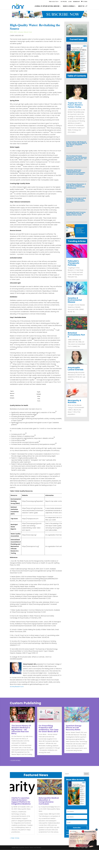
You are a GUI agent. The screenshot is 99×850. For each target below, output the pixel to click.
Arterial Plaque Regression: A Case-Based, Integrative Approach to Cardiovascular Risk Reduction (76, 186)
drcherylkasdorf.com (17, 686)
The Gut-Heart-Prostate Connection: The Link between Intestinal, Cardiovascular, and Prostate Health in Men (76, 158)
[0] (76, 35)
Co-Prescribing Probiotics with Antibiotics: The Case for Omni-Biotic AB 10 (48, 728)
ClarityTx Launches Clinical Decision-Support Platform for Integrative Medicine (21, 801)
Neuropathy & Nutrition (74, 401)
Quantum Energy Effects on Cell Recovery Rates (73, 727)
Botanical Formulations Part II (76, 335)
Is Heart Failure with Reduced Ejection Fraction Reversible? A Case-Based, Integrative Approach (76, 144)
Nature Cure (28, 32)
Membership (76, 1)
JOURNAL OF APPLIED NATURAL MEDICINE (46, 6)
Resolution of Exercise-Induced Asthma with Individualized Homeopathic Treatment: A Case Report (75, 172)
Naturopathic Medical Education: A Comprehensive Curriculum (49, 801)
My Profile (64, 1)
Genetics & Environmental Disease (75, 300)
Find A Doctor (53, 1)
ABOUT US (81, 6)
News (40, 811)
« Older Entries (15, 760)
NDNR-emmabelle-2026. (21, 807)
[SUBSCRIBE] (49, 17)
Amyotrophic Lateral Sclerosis (76, 369)
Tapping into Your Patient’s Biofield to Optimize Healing (75, 104)
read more (73, 149)
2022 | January (18, 32)
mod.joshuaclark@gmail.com (50, 807)
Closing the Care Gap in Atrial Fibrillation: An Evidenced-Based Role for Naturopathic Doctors (76, 200)
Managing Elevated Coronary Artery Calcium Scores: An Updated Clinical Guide (76, 213)
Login (70, 1)
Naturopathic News (24, 809)
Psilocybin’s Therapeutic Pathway (73, 263)
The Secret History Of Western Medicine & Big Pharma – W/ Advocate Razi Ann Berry (21, 729)
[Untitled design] (76, 237)
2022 (11, 32)
